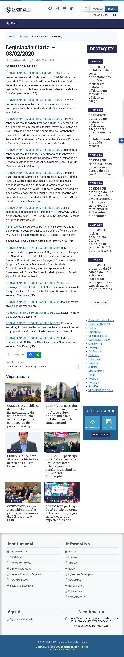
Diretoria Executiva (20, 568)
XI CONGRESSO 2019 (100, 390)
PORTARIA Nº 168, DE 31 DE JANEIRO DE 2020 (34, 100)
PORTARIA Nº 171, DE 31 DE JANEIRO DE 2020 (34, 149)
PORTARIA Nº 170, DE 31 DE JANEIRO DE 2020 (34, 118)
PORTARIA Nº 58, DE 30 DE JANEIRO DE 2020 (33, 283)
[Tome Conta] (114, 15)
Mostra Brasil (96, 370)
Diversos (93, 355)
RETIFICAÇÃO (14, 226)
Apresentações (76, 597)
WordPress (83, 647)
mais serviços (100, 435)
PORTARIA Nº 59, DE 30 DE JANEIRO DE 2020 (33, 302)
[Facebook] (50, 8)
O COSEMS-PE (18, 551)
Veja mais (102, 302)
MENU (13, 23)
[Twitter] (71, 8)
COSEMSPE (95, 343)
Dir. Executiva (95, 351)
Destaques (94, 347)
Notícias (93, 378)
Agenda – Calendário (21, 619)
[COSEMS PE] (18, 9)
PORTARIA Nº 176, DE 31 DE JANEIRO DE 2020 (34, 172)
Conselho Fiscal (18, 580)
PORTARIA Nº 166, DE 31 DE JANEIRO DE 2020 (34, 73)
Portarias (93, 382)
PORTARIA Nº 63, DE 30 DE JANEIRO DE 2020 (33, 338)
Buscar (111, 8)
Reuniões (93, 386)
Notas (91, 374)
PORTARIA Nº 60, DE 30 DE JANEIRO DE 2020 (33, 312)
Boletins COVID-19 (99, 324)
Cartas (92, 328)
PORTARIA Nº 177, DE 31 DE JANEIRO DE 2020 (34, 207)
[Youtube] (64, 8)
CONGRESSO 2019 (99, 339)
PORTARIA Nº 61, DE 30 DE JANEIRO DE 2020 (33, 323)
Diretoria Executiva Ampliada (25, 574)
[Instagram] (57, 8)
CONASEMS (95, 332)
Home (12, 36)
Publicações (74, 591)
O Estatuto (15, 557)
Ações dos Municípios (101, 320)
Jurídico (23, 36)
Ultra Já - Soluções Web (64, 649)
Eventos (93, 363)
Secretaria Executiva (21, 585)
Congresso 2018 (97, 335)
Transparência (75, 585)
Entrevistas (94, 359)
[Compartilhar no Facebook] (30, 355)
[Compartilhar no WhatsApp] (37, 355)
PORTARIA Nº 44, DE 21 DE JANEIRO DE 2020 (33, 248)
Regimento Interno (20, 562)
